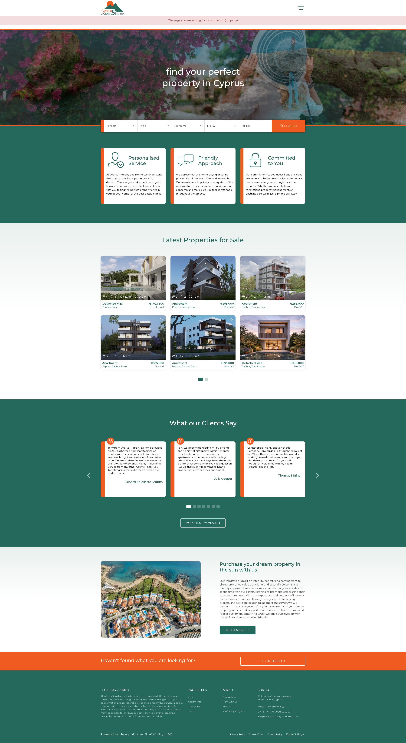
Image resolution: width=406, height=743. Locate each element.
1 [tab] (199, 379)
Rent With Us (230, 701)
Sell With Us (229, 706)
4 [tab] (203, 506)
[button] (121, 126)
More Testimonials (202, 523)
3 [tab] (199, 506)
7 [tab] (218, 506)
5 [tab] (208, 506)
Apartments (194, 701)
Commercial (195, 706)
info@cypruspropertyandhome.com (278, 716)
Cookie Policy (274, 734)
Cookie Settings (295, 734)
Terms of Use (256, 734)
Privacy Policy (237, 734)
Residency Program (234, 711)
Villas (190, 697)
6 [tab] (213, 506)
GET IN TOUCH (272, 661)
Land (190, 711)
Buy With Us (229, 697)
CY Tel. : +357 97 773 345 (271, 707)
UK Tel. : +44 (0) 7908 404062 (274, 711)
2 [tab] (206, 379)
